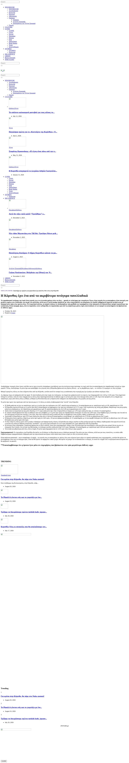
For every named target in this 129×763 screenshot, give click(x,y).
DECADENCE (10, 54)
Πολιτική (12, 14)
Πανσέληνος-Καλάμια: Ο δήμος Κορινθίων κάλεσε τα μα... (33, 253)
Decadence (12, 210)
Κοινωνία (12, 12)
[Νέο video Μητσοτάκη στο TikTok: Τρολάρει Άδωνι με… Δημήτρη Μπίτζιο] (17, 228)
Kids (10, 40)
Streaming (12, 36)
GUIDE (7, 29)
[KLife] (3, 70)
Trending (4, 475)
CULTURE (8, 27)
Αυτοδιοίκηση (13, 11)
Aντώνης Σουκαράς (19, 21)
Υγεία (10, 45)
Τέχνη (16, 108)
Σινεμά (11, 34)
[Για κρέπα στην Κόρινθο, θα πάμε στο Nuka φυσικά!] (9, 473)
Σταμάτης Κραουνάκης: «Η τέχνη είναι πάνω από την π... (32, 151)
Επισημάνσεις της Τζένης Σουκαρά (24, 23)
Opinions (12, 18)
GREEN (7, 56)
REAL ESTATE (10, 58)
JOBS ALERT (9, 59)
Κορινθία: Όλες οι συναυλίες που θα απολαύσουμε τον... (24, 527)
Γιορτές (11, 25)
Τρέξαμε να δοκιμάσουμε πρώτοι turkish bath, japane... (24, 512)
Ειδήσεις (12, 108)
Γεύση (11, 32)
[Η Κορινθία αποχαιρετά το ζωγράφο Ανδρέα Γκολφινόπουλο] (17, 165)
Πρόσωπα (12, 52)
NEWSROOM (9, 7)
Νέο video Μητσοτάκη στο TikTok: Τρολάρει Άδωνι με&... (33, 233)
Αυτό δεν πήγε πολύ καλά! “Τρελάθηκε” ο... (27, 214)
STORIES (8, 49)
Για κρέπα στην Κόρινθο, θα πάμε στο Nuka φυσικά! (22, 479)
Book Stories (13, 43)
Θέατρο (11, 38)
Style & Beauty (14, 47)
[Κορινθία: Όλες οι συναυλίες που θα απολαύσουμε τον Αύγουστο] (4, 523)
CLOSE (4, 761)
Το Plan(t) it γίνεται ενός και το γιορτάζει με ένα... (21, 497)
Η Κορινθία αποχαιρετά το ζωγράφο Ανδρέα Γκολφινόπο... (33, 171)
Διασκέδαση (13, 41)
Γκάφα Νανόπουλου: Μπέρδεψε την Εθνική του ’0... (30, 272)
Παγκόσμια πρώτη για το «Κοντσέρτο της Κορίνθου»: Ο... (33, 132)
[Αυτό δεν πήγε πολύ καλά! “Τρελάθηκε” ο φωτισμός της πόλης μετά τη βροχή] (17, 208)
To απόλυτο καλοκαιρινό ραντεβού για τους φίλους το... (32, 112)
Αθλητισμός (13, 16)
